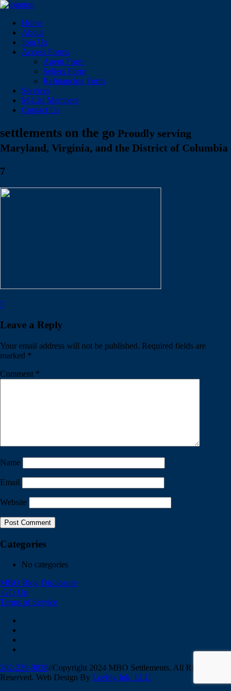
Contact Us (40, 109)
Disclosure (59, 582)
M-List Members (49, 100)
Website (13, 502)
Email (10, 482)
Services (35, 90)
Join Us (34, 42)
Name (10, 462)
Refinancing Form (74, 80)
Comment (20, 373)
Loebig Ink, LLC (121, 677)
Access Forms (45, 51)
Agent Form (63, 61)
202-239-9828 (24, 667)
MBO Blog (19, 582)
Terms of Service (28, 602)
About (32, 32)
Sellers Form (64, 71)
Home (31, 22)
